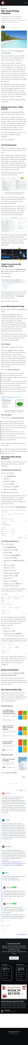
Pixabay (15, 772)
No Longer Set (12, 1031)
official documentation (14, 369)
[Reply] (9, 815)
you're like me (20, 296)
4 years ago (7, 794)
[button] (25, 3)
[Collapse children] (25, 882)
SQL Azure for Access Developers (15, 918)
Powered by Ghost (14, 1033)
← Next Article (4, 964)
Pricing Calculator (21, 507)
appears (18, 697)
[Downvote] (6, 815)
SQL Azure (4, 8)
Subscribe (14, 958)
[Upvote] (3, 815)
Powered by (21, 934)
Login (23, 777)
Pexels (8, 772)
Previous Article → (20, 964)
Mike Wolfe (8, 26)
